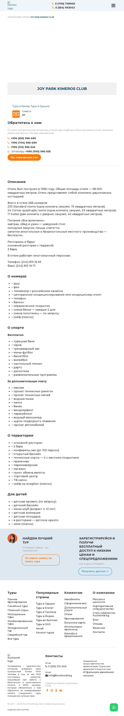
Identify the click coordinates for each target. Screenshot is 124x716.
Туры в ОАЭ (43, 624)
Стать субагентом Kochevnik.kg (104, 614)
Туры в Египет (45, 608)
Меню (113, 5)
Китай (40, 628)
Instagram (52, 690)
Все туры (13, 638)
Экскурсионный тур (18, 629)
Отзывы (98, 623)
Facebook (47, 690)
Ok (56, 690)
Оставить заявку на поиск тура (38, 560)
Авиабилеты (72, 599)
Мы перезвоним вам (24, 157)
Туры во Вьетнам (47, 620)
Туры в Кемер (21, 106)
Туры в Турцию (40, 106)
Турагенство (14, 17)
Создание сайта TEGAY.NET (18, 710)
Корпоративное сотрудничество (103, 607)
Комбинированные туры (20, 622)
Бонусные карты (75, 622)
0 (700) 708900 (65, 3)
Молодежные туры (16, 615)
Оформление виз (75, 603)
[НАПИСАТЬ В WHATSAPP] (114, 707)
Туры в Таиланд (46, 612)
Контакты (99, 632)
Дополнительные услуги (75, 609)
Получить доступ (94, 571)
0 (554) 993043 (65, 7)
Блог (96, 619)
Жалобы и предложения (73, 635)
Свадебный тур (17, 634)
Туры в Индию (45, 616)
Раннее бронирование (17, 600)
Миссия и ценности (99, 600)
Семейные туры (18, 606)
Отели (26, 17)
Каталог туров (45, 632)
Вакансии (99, 627)
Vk (61, 690)
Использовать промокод (73, 628)
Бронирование (74, 618)
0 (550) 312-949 (57, 666)
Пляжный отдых (18, 610)
